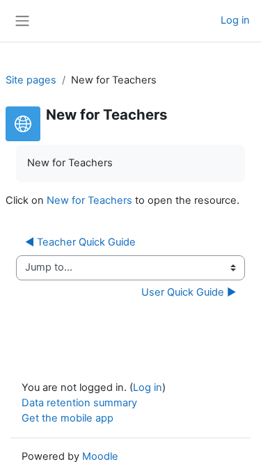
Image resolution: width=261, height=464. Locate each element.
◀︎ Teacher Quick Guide (80, 242)
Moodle (100, 456)
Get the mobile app (67, 418)
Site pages (31, 80)
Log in (235, 20)
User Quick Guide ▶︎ (188, 292)
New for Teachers (89, 200)
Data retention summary (79, 403)
